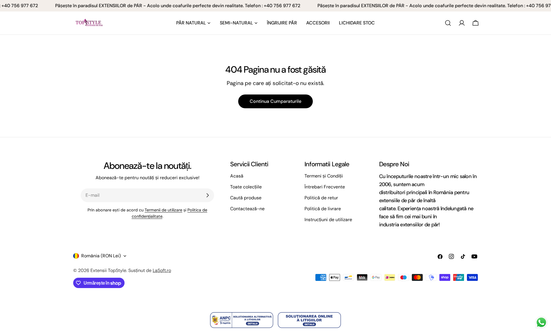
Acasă (236, 176)
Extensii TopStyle (108, 270)
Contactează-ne (247, 209)
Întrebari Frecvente (324, 187)
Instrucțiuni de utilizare (328, 220)
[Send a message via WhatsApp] (541, 322)
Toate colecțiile (246, 187)
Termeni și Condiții (323, 176)
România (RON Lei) (101, 256)
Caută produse (245, 198)
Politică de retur (321, 198)
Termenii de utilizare (163, 210)
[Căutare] (448, 23)
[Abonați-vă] (207, 195)
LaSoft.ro (162, 270)
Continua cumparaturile (275, 101)
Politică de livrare (322, 209)
